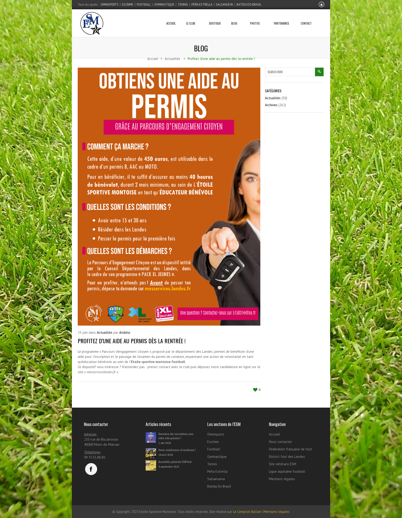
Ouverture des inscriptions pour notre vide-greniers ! (176, 436)
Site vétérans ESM (282, 464)
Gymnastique (164, 5)
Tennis (183, 5)
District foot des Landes (287, 456)
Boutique (215, 23)
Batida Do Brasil (249, 5)
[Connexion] (321, 6)
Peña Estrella (201, 5)
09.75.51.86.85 (94, 457)
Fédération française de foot (290, 449)
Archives (271, 105)
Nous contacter (280, 441)
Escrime (127, 5)
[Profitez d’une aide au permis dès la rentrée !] (169, 197)
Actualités (104, 332)
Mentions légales (282, 479)
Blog (234, 23)
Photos (255, 23)
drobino (124, 332)
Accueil (171, 23)
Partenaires (281, 23)
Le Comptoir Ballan (247, 511)
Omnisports (109, 5)
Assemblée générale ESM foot (174, 462)
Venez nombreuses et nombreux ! (177, 450)
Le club (190, 23)
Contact (306, 23)
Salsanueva (224, 5)
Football (144, 5)
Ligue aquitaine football (287, 471)
